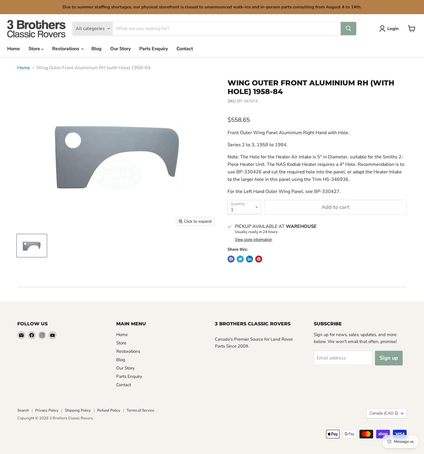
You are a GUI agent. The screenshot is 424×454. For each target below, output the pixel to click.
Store (35, 49)
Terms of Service (140, 410)
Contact (185, 49)
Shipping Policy (78, 410)
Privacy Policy (47, 410)
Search (23, 410)
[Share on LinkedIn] (249, 259)
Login (393, 28)
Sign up (389, 357)
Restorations (66, 49)
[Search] (348, 28)
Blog (96, 49)
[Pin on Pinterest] (258, 259)
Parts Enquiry (153, 49)
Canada (383, 413)
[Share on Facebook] (231, 259)
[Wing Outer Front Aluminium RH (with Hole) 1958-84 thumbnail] (32, 245)
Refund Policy (108, 410)
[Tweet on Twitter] (240, 259)
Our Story (120, 49)
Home (13, 49)
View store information (253, 240)
